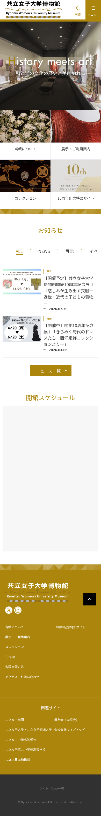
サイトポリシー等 (51, 788)
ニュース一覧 (48, 371)
